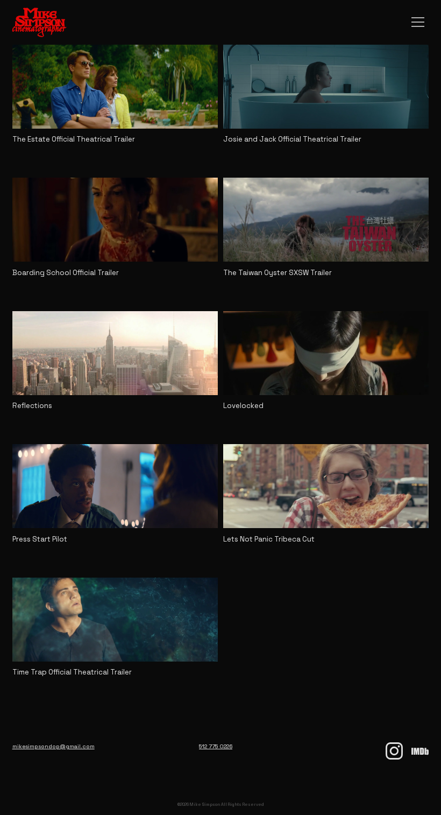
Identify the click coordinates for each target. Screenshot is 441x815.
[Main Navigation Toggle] (418, 22)
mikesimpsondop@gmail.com (53, 746)
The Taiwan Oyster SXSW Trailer (277, 272)
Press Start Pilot (39, 539)
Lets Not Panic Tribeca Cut (269, 539)
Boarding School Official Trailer (65, 272)
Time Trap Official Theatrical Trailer (72, 672)
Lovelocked (243, 405)
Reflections (32, 405)
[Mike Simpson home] (33, 22)
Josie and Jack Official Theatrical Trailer (292, 139)
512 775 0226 (215, 746)
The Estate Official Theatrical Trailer (73, 139)
